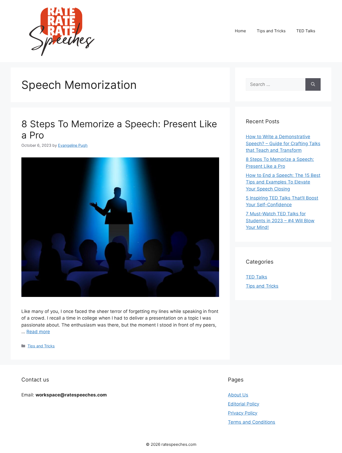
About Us (238, 395)
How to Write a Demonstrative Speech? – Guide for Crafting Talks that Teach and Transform (283, 143)
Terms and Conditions (251, 422)
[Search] (313, 84)
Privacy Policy (242, 413)
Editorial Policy (243, 404)
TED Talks (305, 30)
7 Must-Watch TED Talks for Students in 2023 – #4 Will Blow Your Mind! (280, 220)
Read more (38, 331)
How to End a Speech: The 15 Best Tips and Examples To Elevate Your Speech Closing (283, 182)
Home (240, 30)
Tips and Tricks (271, 30)
